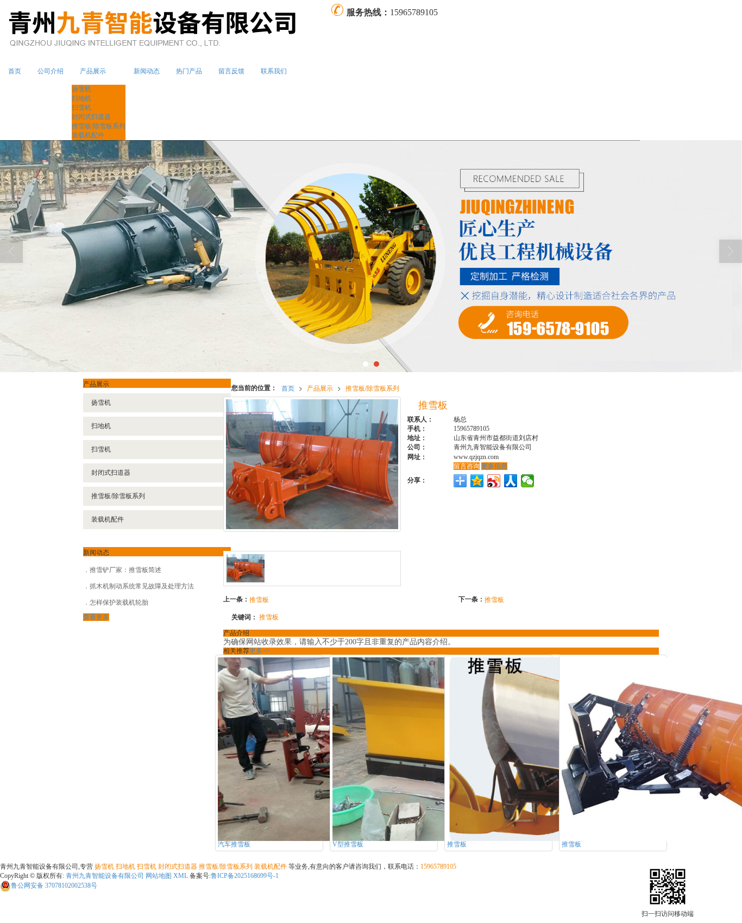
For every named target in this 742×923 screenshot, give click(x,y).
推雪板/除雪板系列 (98, 126)
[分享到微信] (528, 480)
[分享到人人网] (511, 480)
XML (180, 876)
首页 (14, 71)
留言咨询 (467, 466)
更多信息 (494, 466)
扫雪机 (81, 107)
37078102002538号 (54, 885)
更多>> (259, 651)
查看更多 (96, 617)
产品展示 (93, 71)
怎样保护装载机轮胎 (119, 602)
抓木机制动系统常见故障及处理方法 (142, 586)
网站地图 (159, 876)
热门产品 (189, 71)
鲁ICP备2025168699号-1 (245, 876)
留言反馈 (231, 71)
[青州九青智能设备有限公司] (165, 29)
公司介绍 (50, 71)
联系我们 (274, 71)
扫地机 (81, 98)
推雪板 (259, 599)
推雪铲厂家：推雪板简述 (125, 570)
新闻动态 (147, 71)
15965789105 (438, 866)
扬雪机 (81, 89)
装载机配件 (88, 135)
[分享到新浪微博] (494, 480)
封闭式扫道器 (91, 117)
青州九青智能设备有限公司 (105, 876)
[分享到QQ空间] (477, 480)
